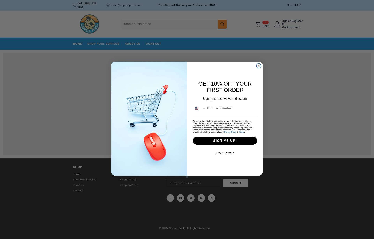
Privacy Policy (230, 132)
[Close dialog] (258, 65)
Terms (241, 132)
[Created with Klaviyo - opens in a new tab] (187, 177)
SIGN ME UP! (225, 140)
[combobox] (199, 108)
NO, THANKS (225, 152)
